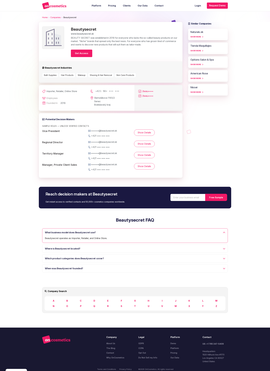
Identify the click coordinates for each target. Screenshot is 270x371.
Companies (55, 17)
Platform (174, 348)
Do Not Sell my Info (147, 357)
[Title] (54, 5)
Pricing (173, 353)
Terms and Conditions (106, 369)
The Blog (110, 348)
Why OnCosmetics (115, 357)
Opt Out (142, 353)
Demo (173, 343)
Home (45, 17)
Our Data (174, 357)
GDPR (141, 343)
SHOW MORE (195, 37)
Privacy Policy (125, 369)
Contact (110, 353)
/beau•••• (147, 91)
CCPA (141, 348)
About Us (110, 343)
